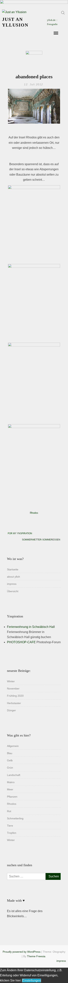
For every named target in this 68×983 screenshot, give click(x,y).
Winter (11, 681)
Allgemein (13, 745)
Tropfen (11, 832)
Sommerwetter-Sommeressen (41, 539)
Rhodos (34, 512)
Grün (10, 767)
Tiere (10, 825)
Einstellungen (31, 980)
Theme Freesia (36, 956)
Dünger (11, 710)
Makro (11, 782)
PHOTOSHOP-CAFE (21, 642)
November (13, 688)
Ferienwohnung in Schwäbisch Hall (31, 626)
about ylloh (13, 576)
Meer (10, 789)
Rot (9, 811)
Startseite (12, 569)
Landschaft (13, 775)
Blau (9, 753)
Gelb (10, 760)
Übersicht (12, 591)
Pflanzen (12, 796)
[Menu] (55, 33)
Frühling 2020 (15, 695)
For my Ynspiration (20, 533)
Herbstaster (14, 703)
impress (11, 583)
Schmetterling (15, 818)
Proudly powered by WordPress (21, 951)
